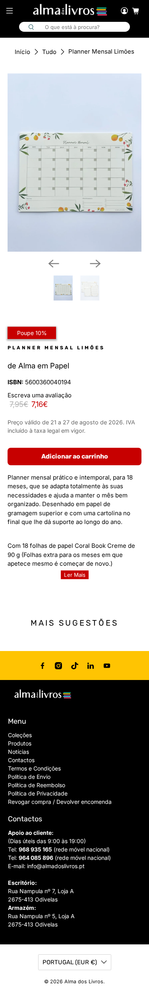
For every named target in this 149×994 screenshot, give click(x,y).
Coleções (20, 735)
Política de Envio (29, 776)
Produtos (19, 743)
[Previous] (54, 264)
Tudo (49, 52)
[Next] (95, 264)
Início (22, 52)
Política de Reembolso (36, 785)
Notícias (18, 751)
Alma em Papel (43, 365)
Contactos (21, 760)
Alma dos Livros (83, 981)
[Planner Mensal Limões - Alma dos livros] (74, 162)
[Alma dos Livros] (71, 10)
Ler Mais (74, 575)
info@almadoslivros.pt (56, 866)
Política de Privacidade (38, 793)
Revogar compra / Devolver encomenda (60, 801)
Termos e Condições (34, 768)
